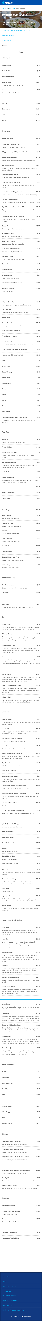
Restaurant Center (9, 1286)
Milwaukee (12, 8)
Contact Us (6, 1291)
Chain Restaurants (9, 1296)
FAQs (4, 1281)
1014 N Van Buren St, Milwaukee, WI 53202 (16, 30)
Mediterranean (7, 40)
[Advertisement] (21, 1259)
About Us (5, 1277)
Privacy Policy (7, 1305)
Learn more (19, 22)
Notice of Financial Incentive (13, 1310)
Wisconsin (5, 8)
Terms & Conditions (9, 1300)
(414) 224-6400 (9, 17)
